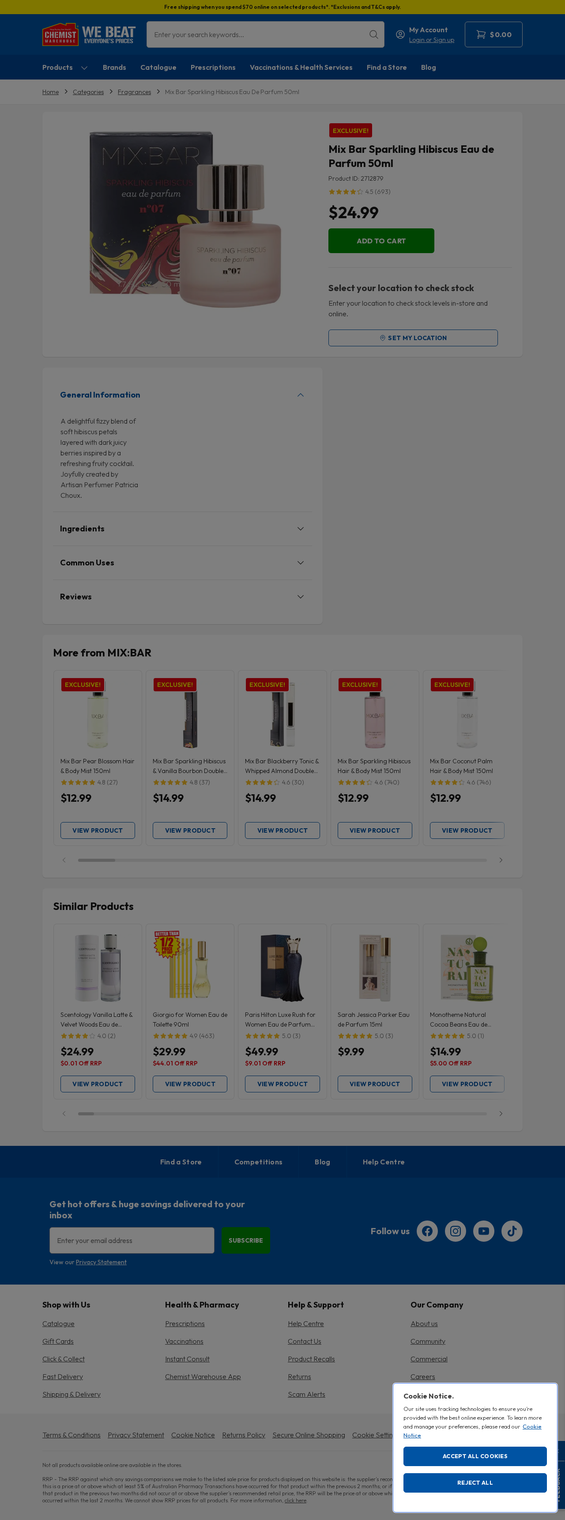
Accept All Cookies (475, 1455)
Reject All (475, 1482)
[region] (475, 1448)
